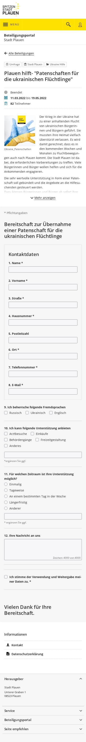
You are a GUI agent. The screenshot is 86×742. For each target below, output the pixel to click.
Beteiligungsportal (19, 35)
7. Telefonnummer (23, 367)
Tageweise (16, 490)
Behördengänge (20, 440)
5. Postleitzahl (19, 334)
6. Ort (14, 350)
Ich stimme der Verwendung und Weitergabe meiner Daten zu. (45, 579)
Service (9, 711)
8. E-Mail (16, 385)
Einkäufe (42, 434)
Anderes (15, 446)
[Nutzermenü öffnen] (80, 24)
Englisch (60, 413)
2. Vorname (18, 281)
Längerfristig (18, 502)
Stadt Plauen (12, 687)
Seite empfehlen (16, 729)
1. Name (16, 263)
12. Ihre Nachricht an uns (22, 536)
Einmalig (15, 484)
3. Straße (16, 298)
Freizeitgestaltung (53, 440)
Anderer (15, 508)
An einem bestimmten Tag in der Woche (37, 496)
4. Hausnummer (21, 316)
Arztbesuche (18, 434)
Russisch (15, 413)
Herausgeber (13, 679)
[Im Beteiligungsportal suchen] (68, 24)
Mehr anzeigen (45, 198)
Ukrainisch (38, 413)
